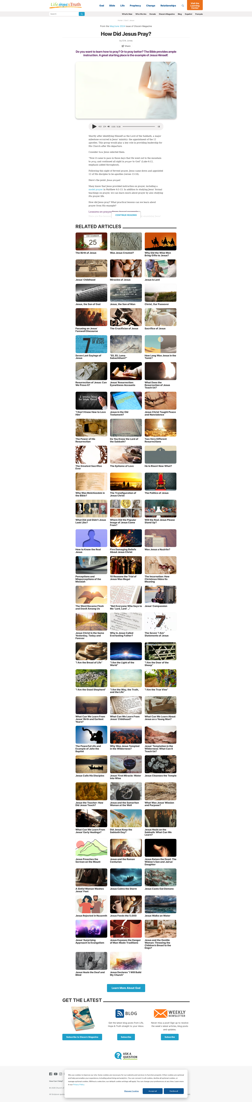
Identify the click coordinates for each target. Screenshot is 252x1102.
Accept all (153, 1091)
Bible (112, 5)
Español (188, 14)
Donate (152, 14)
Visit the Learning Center (195, 5)
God (101, 5)
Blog (180, 14)
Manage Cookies (131, 1091)
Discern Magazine (167, 14)
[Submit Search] (82, 14)
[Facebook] (51, 1074)
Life (122, 5)
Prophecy (135, 5)
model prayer (96, 189)
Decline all (174, 1091)
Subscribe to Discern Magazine (82, 1037)
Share (127, 46)
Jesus (131, 20)
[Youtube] (56, 1074)
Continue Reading (126, 215)
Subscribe (126, 1037)
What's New (127, 14)
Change (150, 5)
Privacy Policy (78, 1084)
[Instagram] (61, 1074)
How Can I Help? (56, 1081)
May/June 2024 (117, 26)
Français (199, 14)
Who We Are (140, 14)
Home (120, 20)
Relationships (168, 5)
